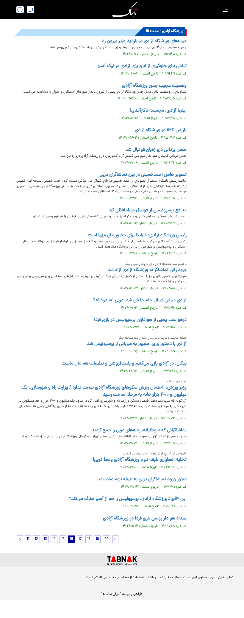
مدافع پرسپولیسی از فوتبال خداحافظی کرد (148, 210)
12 (36, 539)
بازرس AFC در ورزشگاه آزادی (161, 130)
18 (88, 539)
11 (28, 539)
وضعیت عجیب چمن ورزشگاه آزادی (154, 85)
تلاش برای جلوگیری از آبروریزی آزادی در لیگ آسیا (142, 66)
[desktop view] (30, 9)
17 (80, 539)
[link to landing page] (125, 9)
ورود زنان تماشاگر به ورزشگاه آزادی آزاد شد (147, 270)
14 (54, 539)
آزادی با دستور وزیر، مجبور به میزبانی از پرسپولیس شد (137, 344)
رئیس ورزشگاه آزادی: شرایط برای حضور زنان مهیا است (137, 235)
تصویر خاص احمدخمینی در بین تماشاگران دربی (143, 174)
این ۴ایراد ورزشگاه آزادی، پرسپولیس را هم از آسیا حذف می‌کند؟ (128, 499)
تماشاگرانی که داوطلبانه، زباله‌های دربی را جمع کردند (139, 430)
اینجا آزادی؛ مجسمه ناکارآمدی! (158, 110)
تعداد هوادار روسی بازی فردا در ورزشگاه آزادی (145, 518)
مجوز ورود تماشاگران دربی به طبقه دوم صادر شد (142, 479)
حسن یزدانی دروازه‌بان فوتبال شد (156, 149)
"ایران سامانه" (111, 594)
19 (97, 539)
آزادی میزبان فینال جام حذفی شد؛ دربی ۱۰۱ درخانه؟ (140, 300)
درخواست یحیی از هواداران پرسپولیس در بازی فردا (140, 320)
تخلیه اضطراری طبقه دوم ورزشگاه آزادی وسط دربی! (140, 459)
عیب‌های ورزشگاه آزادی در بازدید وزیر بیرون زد (144, 41)
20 (106, 539)
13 (45, 539)
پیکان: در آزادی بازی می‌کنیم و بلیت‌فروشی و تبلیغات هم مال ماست (124, 363)
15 (62, 539)
